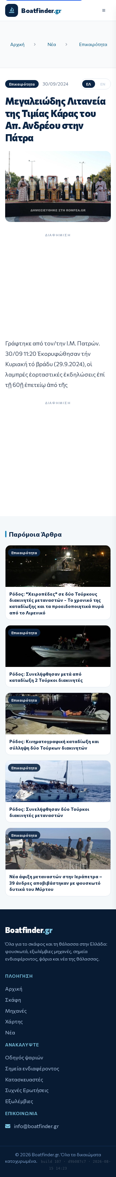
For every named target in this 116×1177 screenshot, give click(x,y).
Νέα (52, 44)
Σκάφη (13, 999)
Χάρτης (14, 1021)
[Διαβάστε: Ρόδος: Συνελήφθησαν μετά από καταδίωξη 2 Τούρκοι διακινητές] (58, 646)
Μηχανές (16, 1011)
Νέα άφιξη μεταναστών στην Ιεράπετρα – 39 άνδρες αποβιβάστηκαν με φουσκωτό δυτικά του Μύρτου (55, 883)
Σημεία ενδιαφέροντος (32, 1068)
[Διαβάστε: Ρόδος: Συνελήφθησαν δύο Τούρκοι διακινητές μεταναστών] (58, 781)
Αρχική (17, 44)
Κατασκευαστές (24, 1079)
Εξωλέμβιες (19, 1101)
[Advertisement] (58, 283)
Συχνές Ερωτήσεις (27, 1090)
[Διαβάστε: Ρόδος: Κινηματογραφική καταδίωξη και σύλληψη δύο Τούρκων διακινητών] (58, 713)
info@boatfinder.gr (36, 1126)
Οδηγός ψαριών (24, 1057)
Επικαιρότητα (93, 44)
